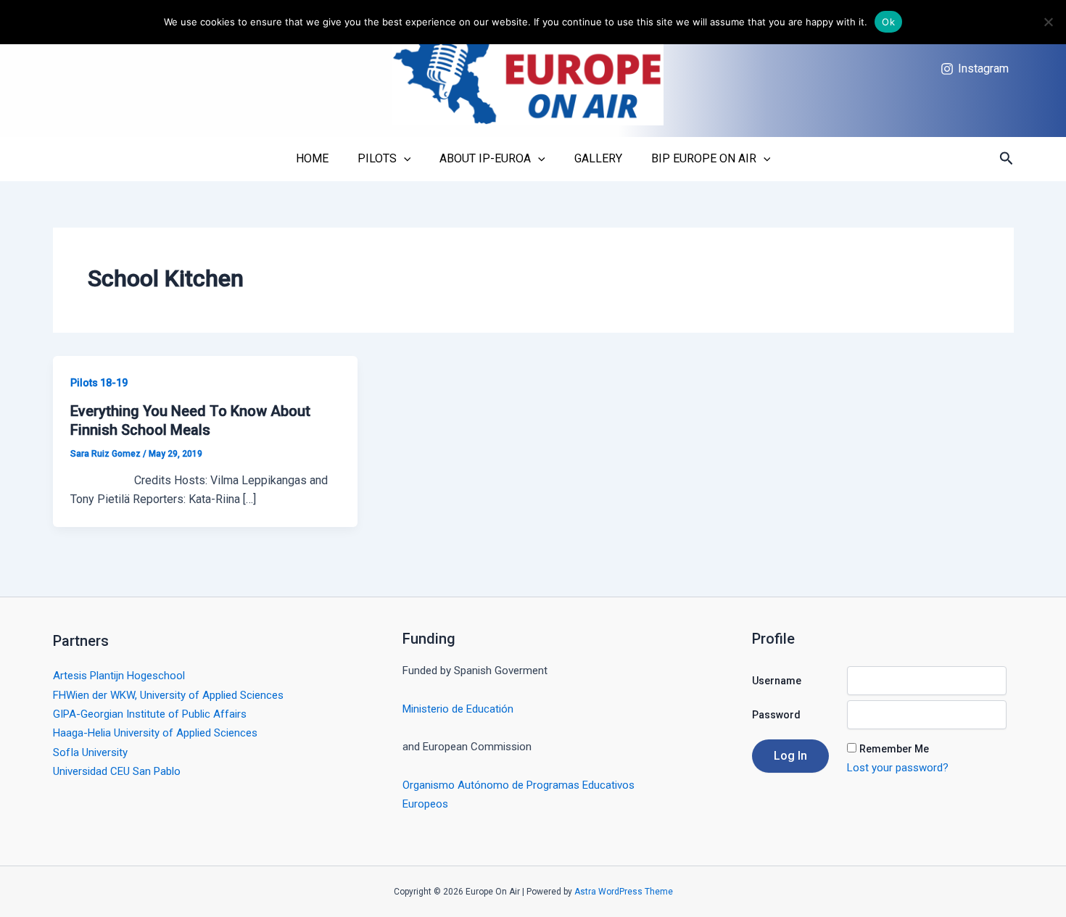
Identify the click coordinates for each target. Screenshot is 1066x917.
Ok (888, 22)
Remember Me (894, 749)
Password (776, 715)
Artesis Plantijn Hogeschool (119, 675)
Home (312, 158)
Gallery (598, 158)
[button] (1006, 159)
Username (776, 680)
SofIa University (90, 752)
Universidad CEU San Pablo (117, 771)
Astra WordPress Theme (623, 892)
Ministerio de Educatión (457, 708)
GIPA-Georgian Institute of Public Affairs (150, 714)
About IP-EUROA (485, 158)
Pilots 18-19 (99, 383)
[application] (404, 159)
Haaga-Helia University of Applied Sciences (155, 732)
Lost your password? (898, 767)
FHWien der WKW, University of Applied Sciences (168, 695)
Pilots (377, 158)
